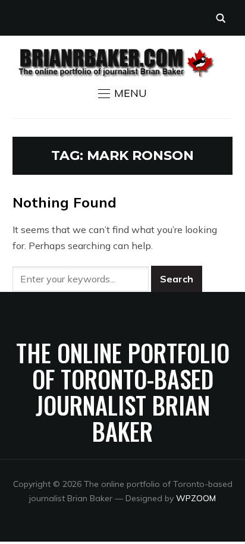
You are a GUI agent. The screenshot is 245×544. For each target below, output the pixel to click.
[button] (122, 93)
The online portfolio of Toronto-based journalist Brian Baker (123, 392)
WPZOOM (196, 498)
